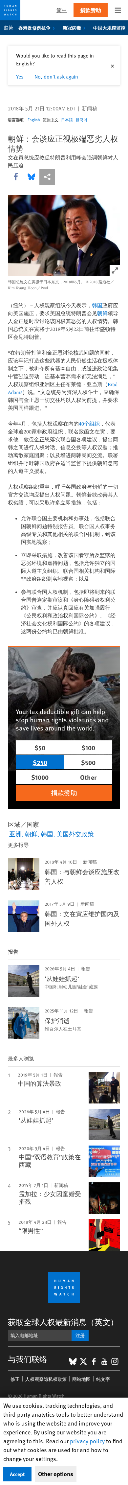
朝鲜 (102, 313)
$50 (39, 747)
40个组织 (89, 423)
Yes (20, 76)
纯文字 (103, 1379)
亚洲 (15, 833)
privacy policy (87, 1441)
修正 (15, 1379)
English (34, 119)
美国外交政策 (75, 833)
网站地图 (81, 1379)
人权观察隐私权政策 (46, 1379)
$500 (88, 762)
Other (88, 777)
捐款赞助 (90, 10)
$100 (88, 747)
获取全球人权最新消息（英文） (63, 1321)
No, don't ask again (56, 76)
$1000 (40, 777)
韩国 (97, 305)
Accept (17, 1474)
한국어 (81, 119)
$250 (40, 762)
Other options (55, 1474)
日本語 (67, 119)
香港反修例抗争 (34, 27)
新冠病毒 (72, 27)
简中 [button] (61, 10)
